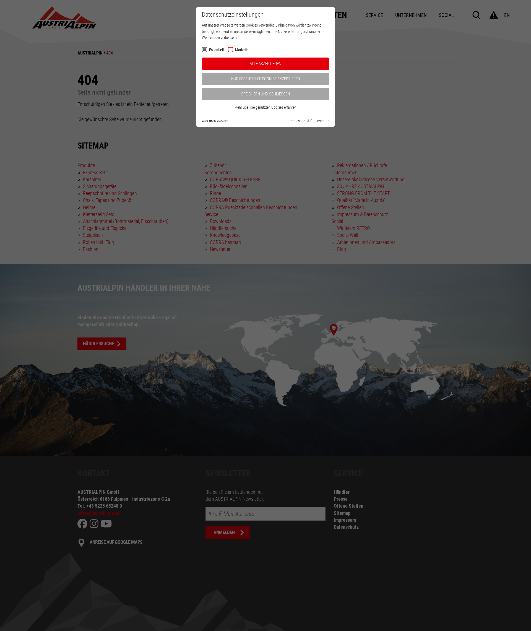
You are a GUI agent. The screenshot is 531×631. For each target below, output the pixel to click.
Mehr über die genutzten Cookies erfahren (265, 107)
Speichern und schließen (265, 94)
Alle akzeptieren (265, 63)
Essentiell (216, 50)
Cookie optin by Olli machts (215, 121)
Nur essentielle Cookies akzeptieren (265, 78)
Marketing (243, 50)
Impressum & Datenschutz (309, 121)
